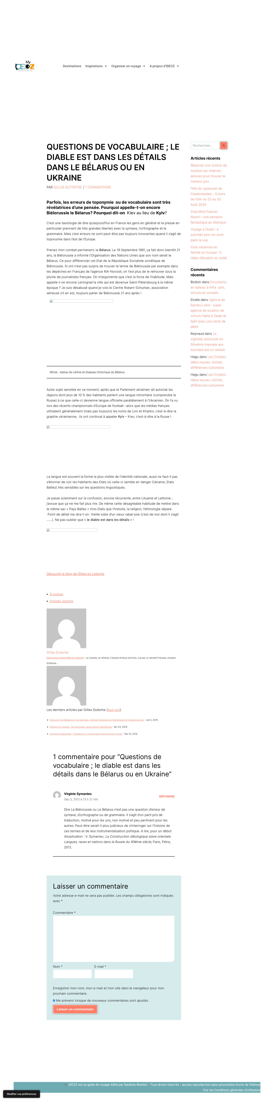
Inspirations (94, 66)
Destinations (72, 66)
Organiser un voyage (126, 66)
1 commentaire (98, 187)
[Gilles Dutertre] (66, 647)
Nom (57, 966)
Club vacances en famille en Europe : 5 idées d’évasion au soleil (209, 252)
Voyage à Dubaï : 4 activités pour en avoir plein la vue (207, 234)
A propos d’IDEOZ (162, 66)
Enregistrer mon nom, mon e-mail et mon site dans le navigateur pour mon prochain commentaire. (108, 990)
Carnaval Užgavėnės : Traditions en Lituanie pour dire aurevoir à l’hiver (86, 733)
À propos (56, 594)
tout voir (114, 710)
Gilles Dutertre (68, 187)
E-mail (100, 966)
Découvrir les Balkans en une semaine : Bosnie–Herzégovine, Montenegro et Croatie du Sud (97, 720)
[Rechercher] (223, 145)
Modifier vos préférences (21, 1093)
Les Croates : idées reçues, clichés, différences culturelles (209, 362)
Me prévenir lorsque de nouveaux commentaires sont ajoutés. (102, 1000)
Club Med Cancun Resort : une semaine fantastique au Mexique (208, 217)
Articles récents (61, 601)
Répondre (167, 796)
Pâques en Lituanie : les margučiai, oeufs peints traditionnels (81, 726)
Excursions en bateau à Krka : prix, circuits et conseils (208, 287)
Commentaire (64, 913)
